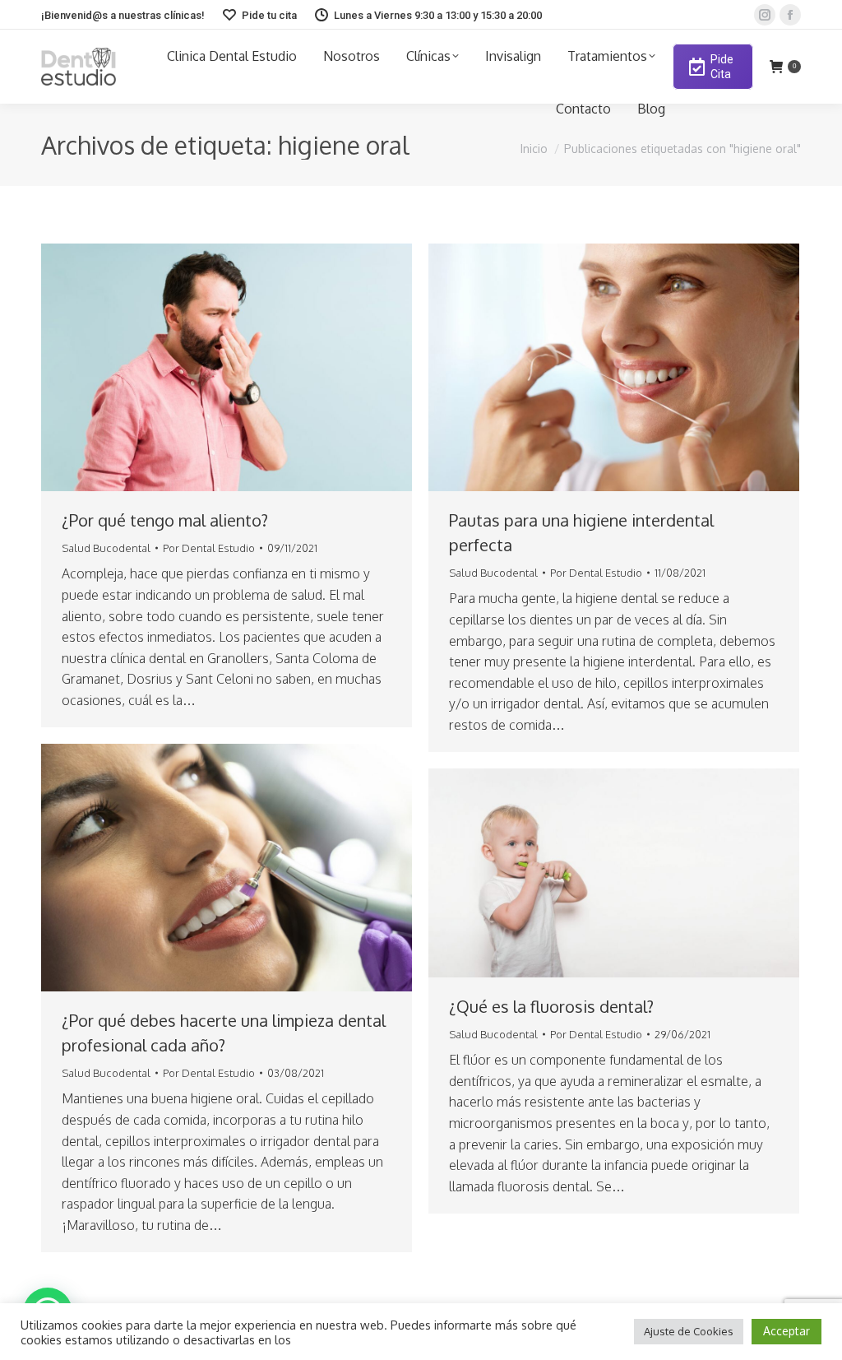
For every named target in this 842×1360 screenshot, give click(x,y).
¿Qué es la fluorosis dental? (551, 1006)
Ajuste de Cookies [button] (688, 1331)
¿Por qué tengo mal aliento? (165, 520)
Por (209, 548)
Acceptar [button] (786, 1331)
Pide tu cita (269, 15)
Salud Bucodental (106, 548)
